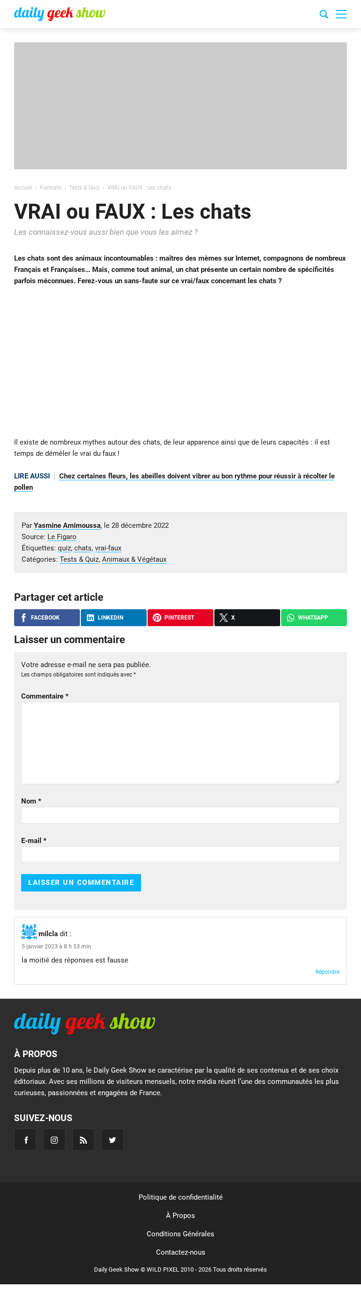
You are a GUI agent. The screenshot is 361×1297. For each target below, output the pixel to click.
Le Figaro (62, 537)
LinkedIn (110, 617)
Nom (31, 801)
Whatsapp (313, 617)
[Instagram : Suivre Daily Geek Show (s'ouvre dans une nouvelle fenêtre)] (54, 1140)
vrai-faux (108, 548)
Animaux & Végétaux (134, 559)
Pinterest (179, 617)
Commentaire (45, 696)
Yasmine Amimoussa (67, 525)
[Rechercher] (324, 15)
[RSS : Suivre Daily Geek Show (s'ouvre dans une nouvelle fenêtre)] (83, 1140)
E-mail (34, 840)
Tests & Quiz (79, 559)
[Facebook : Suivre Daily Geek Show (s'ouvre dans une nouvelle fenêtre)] (25, 1140)
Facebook (45, 617)
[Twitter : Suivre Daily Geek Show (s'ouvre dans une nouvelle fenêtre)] (113, 1140)
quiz (64, 548)
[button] (341, 14)
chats (83, 548)
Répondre (327, 972)
